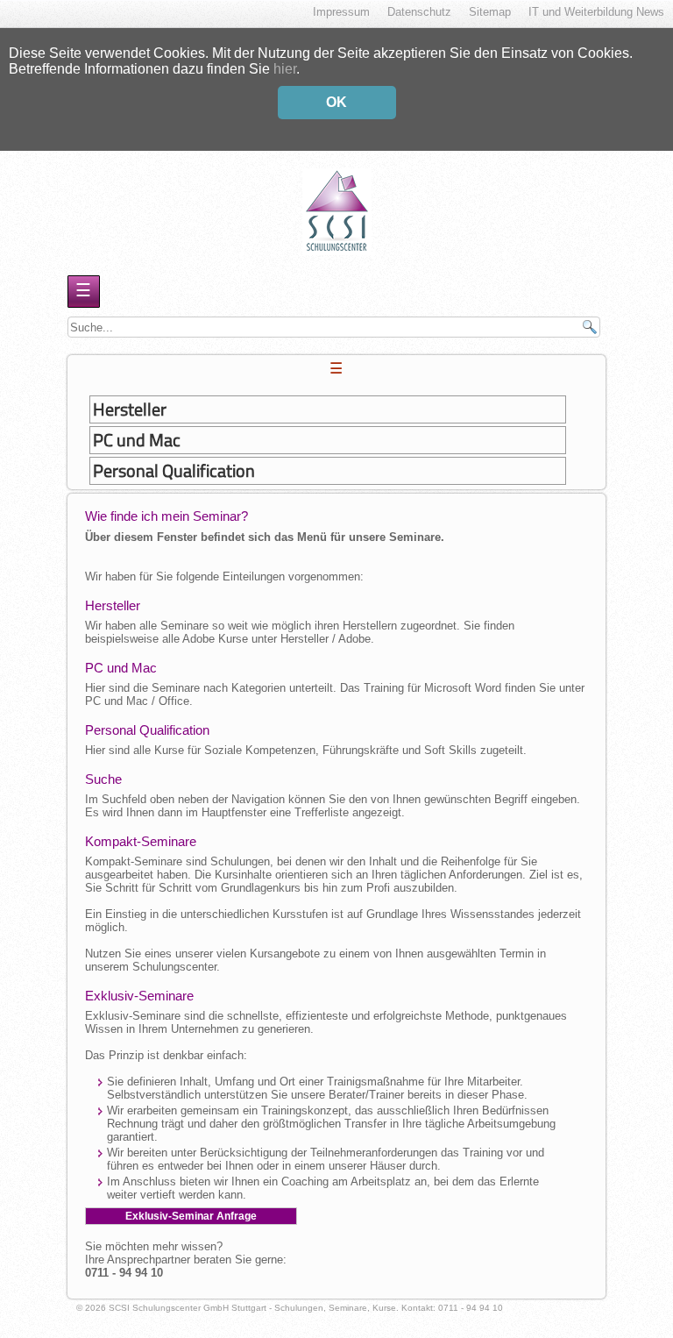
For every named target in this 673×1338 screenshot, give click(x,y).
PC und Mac (137, 440)
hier (284, 68)
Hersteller (129, 409)
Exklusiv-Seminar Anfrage (191, 1216)
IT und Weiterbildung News (596, 11)
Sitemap (490, 11)
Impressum (341, 11)
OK (336, 102)
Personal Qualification (174, 471)
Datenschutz (419, 11)
